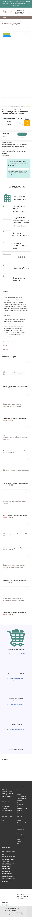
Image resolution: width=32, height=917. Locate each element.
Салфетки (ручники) (21, 824)
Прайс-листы (20, 800)
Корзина (29, 13)
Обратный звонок (19, 13)
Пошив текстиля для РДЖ (8, 878)
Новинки (4, 822)
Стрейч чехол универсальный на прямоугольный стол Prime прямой (16, 418)
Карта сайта (20, 812)
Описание (5, 291)
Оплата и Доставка (21, 792)
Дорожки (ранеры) (21, 822)
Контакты (19, 794)
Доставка (5, 349)
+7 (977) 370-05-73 (19, 12)
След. (27, 29)
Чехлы (18, 839)
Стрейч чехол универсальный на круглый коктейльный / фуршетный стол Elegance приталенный (16, 580)
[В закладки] (24, 34)
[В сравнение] (27, 34)
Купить (21, 134)
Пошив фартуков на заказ (8, 858)
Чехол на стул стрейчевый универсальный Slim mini (16, 548)
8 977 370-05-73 (5, 801)
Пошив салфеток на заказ (8, 856)
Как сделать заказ (21, 796)
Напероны (19, 827)
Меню (4, 17)
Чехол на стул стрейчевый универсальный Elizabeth (16, 515)
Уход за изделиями (21, 798)
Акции (3, 820)
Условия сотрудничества (9, 341)
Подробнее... (6, 155)
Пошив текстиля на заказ (8, 851)
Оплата (5, 345)
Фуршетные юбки (21, 837)
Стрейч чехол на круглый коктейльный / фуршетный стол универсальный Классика (16, 386)
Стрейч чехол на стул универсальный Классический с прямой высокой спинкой (16, 612)
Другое (18, 843)
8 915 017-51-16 (5, 800)
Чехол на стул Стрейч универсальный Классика (16, 483)
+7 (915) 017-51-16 (19, 10)
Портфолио (19, 810)
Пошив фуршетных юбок (8, 863)
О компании (20, 789)
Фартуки (19, 841)
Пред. (22, 29)
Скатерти (19, 820)
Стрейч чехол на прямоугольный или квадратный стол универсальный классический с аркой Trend (16, 451)
